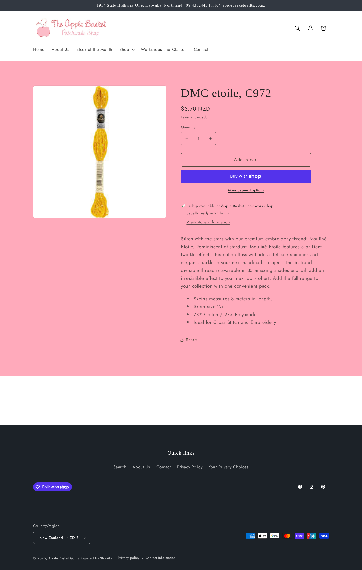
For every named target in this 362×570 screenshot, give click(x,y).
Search (119, 467)
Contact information (161, 558)
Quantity (188, 127)
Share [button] (191, 340)
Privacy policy (129, 558)
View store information (208, 222)
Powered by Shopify (96, 558)
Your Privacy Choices (228, 467)
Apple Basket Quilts (64, 558)
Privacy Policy (190, 467)
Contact (163, 467)
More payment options (246, 190)
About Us (141, 467)
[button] (126, 49)
